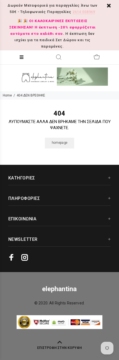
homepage (60, 143)
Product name (46, 338)
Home (7, 95)
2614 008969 (84, 12)
